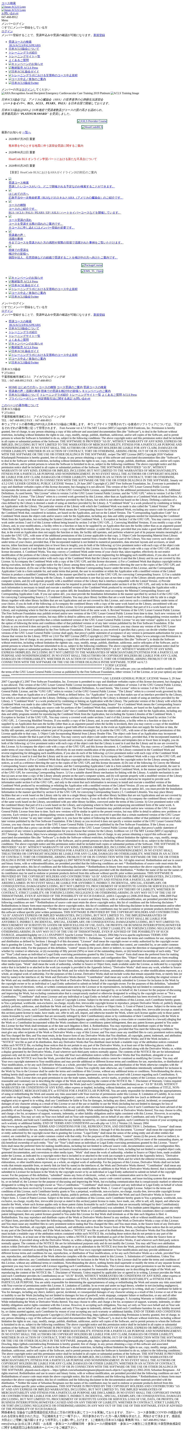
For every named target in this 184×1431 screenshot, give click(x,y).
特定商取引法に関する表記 (55, 398)
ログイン (7, 31)
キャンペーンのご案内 (96, 391)
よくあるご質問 (112, 394)
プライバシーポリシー (23, 398)
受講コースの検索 (94, 387)
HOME (13, 387)
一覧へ (26, 132)
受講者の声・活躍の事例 (24, 391)
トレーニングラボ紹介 (54, 394)
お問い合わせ (10, 13)
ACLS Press (130, 394)
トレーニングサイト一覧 (85, 394)
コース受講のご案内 (70, 387)
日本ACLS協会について (24, 394)
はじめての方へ (28, 387)
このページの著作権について (20, 405)
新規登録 (99, 35)
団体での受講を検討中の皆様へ (61, 391)
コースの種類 (47, 387)
